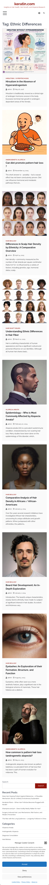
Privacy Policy (25, 882)
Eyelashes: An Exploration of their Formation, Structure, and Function (24, 670)
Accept (24, 864)
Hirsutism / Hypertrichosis (17, 78)
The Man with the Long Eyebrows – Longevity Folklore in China (24, 818)
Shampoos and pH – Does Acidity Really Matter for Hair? (21, 808)
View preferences (24, 877)
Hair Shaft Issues (13, 328)
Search (5, 782)
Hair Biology (11, 241)
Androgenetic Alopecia (15, 160)
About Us (34, 882)
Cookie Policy (16, 882)
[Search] (44, 13)
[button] (45, 843)
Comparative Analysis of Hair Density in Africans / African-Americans (21, 501)
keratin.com (24, 4)
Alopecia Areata (12, 409)
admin (10, 89)
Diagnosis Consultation (10, 835)
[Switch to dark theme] (39, 13)
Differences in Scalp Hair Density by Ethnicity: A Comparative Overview (23, 247)
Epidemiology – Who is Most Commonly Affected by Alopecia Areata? (23, 416)
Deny (24, 871)
